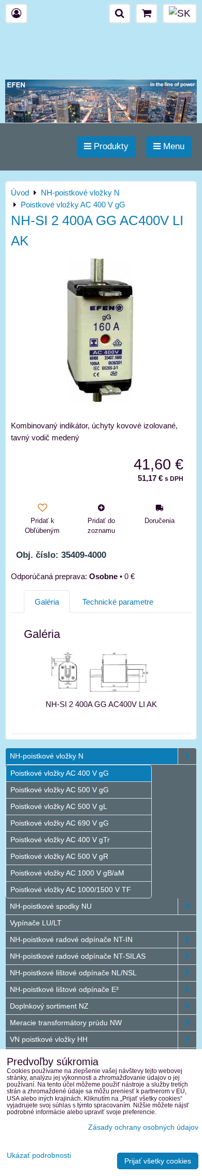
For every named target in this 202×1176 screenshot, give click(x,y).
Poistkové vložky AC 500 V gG (59, 790)
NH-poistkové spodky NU (51, 906)
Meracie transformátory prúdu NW (66, 1022)
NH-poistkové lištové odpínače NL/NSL (73, 973)
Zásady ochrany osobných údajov (143, 1127)
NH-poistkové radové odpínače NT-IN (71, 939)
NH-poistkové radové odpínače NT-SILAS (78, 956)
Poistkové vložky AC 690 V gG (59, 823)
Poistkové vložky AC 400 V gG (59, 773)
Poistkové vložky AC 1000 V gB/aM (67, 873)
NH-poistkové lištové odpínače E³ (64, 989)
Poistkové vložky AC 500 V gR (59, 856)
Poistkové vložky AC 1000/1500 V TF (70, 889)
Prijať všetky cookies (157, 1161)
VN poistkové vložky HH (49, 1039)
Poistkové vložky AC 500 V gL (58, 806)
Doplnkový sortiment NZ (49, 1006)
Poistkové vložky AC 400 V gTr (60, 839)
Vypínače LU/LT (36, 923)
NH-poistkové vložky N (46, 756)
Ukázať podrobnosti (39, 1155)
